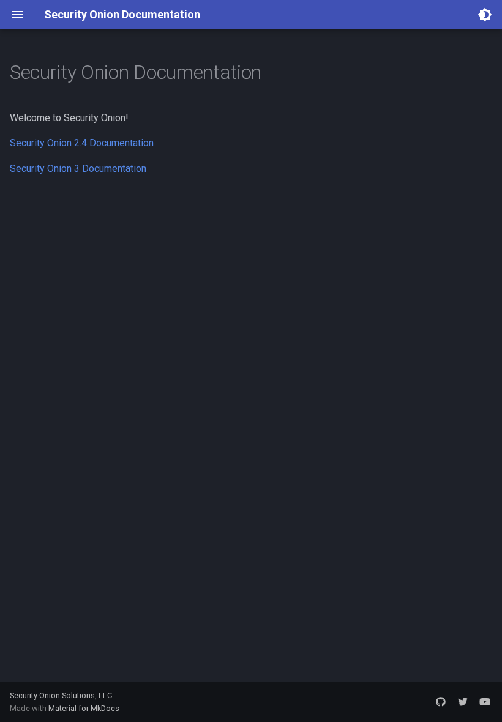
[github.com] (441, 702)
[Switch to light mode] (485, 14)
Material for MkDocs (83, 708)
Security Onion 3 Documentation (78, 168)
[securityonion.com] (485, 702)
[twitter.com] (463, 702)
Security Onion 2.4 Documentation (82, 143)
